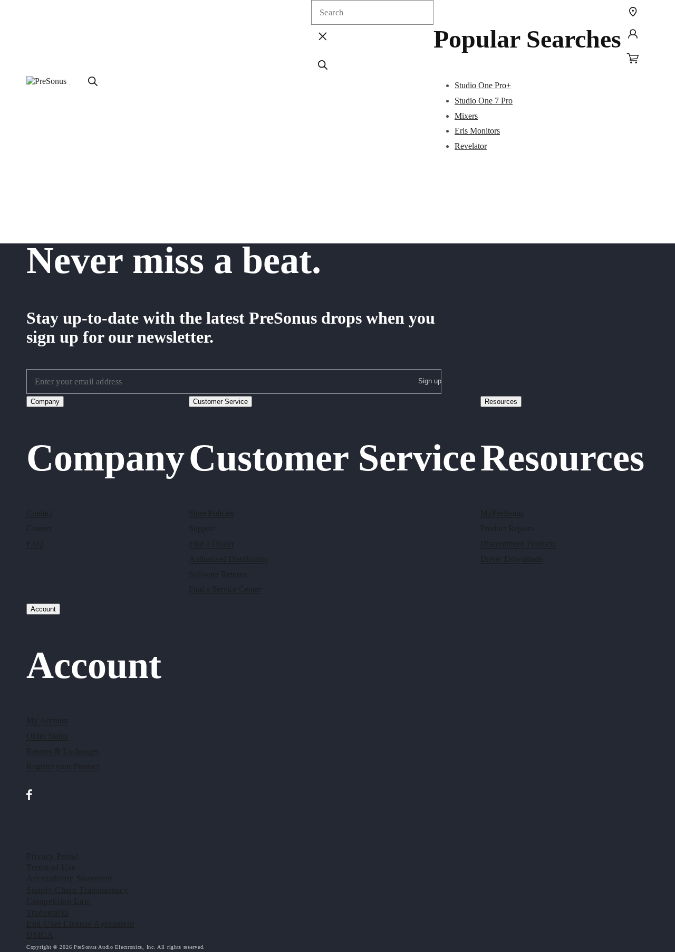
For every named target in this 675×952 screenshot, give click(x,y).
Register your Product (62, 766)
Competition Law (58, 901)
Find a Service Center (225, 589)
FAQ (34, 543)
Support (202, 528)
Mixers (466, 115)
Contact (39, 512)
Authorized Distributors (228, 558)
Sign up (429, 381)
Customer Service (220, 402)
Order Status (47, 735)
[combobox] (372, 12)
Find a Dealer (211, 543)
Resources (501, 402)
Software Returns (218, 574)
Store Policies (211, 512)
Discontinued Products (518, 543)
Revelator (471, 146)
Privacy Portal (52, 856)
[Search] (92, 81)
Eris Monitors (477, 130)
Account (43, 609)
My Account (47, 720)
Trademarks (47, 912)
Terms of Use (50, 867)
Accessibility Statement (69, 878)
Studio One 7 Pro (484, 100)
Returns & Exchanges (62, 751)
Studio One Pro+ (483, 85)
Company (45, 402)
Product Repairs (507, 528)
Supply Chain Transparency (77, 889)
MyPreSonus (502, 512)
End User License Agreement (80, 923)
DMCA (40, 934)
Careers (39, 528)
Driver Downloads (511, 558)
